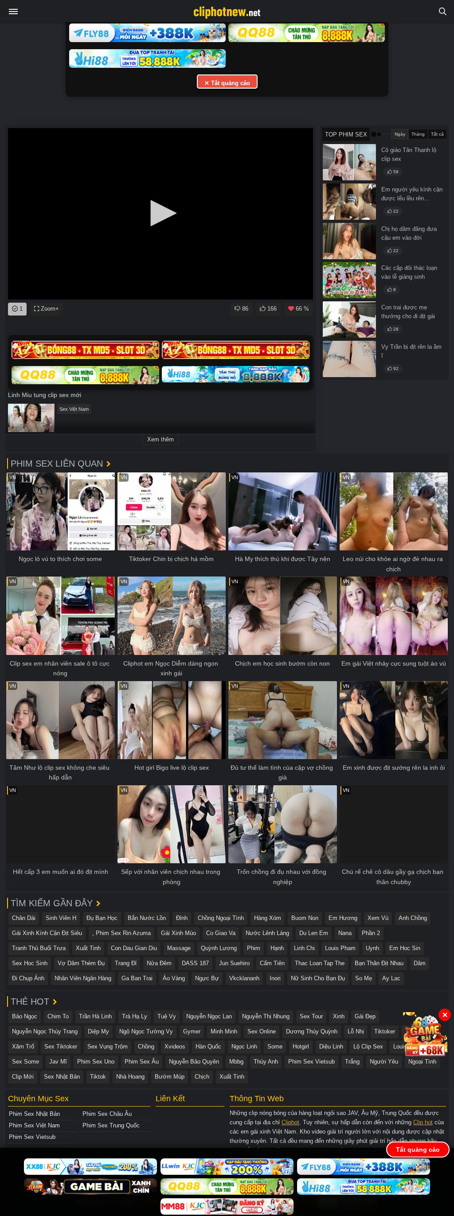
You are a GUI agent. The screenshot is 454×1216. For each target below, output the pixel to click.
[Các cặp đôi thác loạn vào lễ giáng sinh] (349, 280)
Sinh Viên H (61, 918)
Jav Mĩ (58, 1061)
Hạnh (277, 948)
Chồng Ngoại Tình (221, 918)
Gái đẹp (365, 1016)
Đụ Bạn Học (101, 918)
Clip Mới (23, 1076)
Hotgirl (301, 1046)
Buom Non (304, 918)
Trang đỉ (126, 963)
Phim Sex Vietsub (311, 1061)
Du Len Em (313, 933)
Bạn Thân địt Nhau (379, 963)
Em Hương (343, 918)
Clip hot (423, 1122)
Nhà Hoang (130, 1076)
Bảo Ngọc (24, 1016)
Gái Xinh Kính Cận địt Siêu (47, 933)
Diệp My (98, 1031)
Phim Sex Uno (95, 1061)
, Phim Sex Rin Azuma (121, 933)
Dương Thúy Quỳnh (311, 1031)
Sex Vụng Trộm (107, 1046)
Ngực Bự (207, 978)
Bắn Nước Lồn (147, 918)
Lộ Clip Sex (368, 1046)
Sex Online (261, 1031)
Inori (275, 978)
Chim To (58, 1016)
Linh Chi (304, 948)
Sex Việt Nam (74, 409)
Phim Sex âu (142, 1061)
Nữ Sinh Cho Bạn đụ (318, 978)
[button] (160, 213)
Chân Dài (23, 918)
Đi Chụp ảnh (28, 978)
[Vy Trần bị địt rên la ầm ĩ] (349, 359)
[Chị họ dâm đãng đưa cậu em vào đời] (349, 241)
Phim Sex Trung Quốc (111, 1125)
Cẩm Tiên (272, 963)
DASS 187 (195, 963)
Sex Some (25, 1061)
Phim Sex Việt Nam (34, 1125)
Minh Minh (224, 1031)
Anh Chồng (413, 918)
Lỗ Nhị (356, 1031)
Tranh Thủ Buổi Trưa (39, 948)
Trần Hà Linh (95, 1016)
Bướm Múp (169, 1076)
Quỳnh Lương (219, 948)
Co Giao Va (220, 933)
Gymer (191, 1031)
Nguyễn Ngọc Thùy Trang (45, 1031)
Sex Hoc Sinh (29, 963)
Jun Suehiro (234, 963)
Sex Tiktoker (60, 1046)
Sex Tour (311, 1016)
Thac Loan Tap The (319, 963)
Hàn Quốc (208, 1046)
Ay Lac (391, 978)
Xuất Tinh (88, 948)
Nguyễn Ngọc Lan (209, 1016)
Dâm (420, 963)
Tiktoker (384, 1031)
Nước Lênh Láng (267, 933)
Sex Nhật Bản (62, 1076)
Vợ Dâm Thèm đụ (81, 963)
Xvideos (174, 1046)
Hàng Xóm (267, 918)
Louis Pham (340, 948)
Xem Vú (378, 918)
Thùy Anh (266, 1061)
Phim (253, 948)
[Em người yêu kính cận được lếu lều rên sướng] (349, 201)
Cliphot (290, 1122)
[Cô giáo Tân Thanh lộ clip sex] (349, 162)
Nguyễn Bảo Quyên (194, 1061)
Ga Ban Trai (137, 978)
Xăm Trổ (23, 1046)
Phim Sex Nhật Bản (34, 1114)
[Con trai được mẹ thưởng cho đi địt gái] (349, 319)
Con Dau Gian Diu (134, 948)
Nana (345, 933)
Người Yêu (384, 1061)
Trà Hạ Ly (134, 1016)
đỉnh (182, 918)
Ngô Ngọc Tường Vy (146, 1031)
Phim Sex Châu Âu (107, 1114)
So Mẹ (363, 978)
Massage (179, 948)
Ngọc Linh (244, 1046)
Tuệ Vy (166, 1016)
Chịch (202, 1076)
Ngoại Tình (422, 1061)
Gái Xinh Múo (178, 933)
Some (274, 1046)
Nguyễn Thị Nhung (266, 1016)
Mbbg (236, 1061)
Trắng (352, 1061)
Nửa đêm (159, 963)
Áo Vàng (174, 978)
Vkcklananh (244, 978)
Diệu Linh (331, 1046)
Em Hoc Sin (404, 948)
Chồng (146, 1046)
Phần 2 (371, 933)
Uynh (372, 948)
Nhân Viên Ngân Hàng (83, 978)
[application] (160, 214)
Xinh (338, 1016)
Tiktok (98, 1076)
